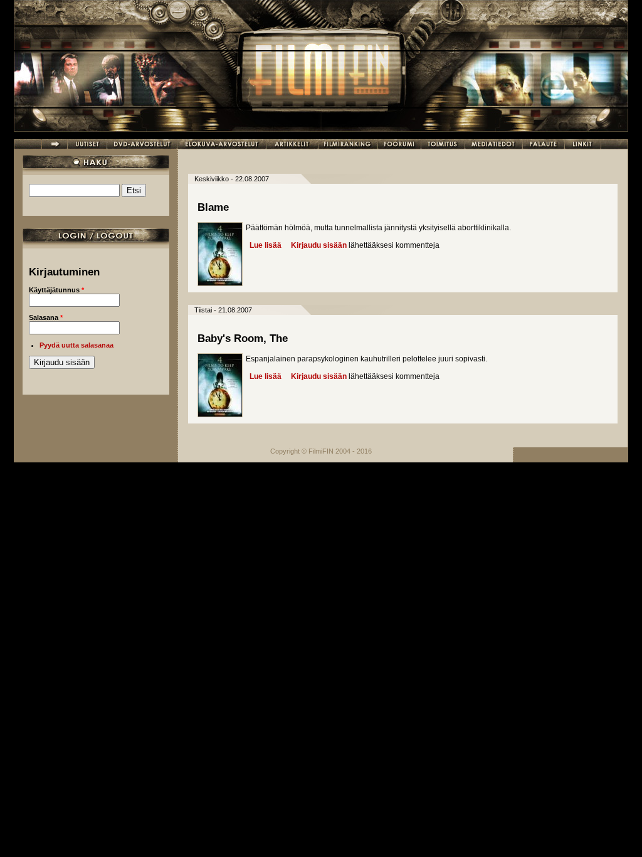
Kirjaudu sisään (319, 245)
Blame (213, 207)
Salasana (46, 317)
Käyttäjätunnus (56, 290)
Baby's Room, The (242, 338)
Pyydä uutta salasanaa (76, 345)
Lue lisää (266, 245)
